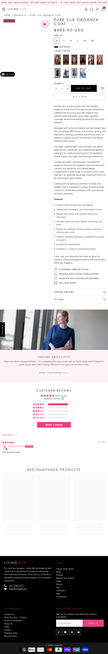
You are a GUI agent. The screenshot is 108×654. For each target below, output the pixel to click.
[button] (38, 404)
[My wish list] (97, 9)
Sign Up (93, 623)
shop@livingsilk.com (18, 588)
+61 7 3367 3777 (16, 585)
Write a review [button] (54, 424)
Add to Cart (84, 88)
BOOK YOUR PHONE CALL (54, 373)
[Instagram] (65, 632)
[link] (102, 88)
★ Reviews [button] (2, 329)
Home (7, 15)
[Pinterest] (72, 632)
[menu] (3, 9)
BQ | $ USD (10, 74)
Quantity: (59, 83)
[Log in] (86, 9)
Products (20, 15)
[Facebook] (58, 632)
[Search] (91, 9)
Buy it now (80, 96)
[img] (8, 442)
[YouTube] (78, 632)
